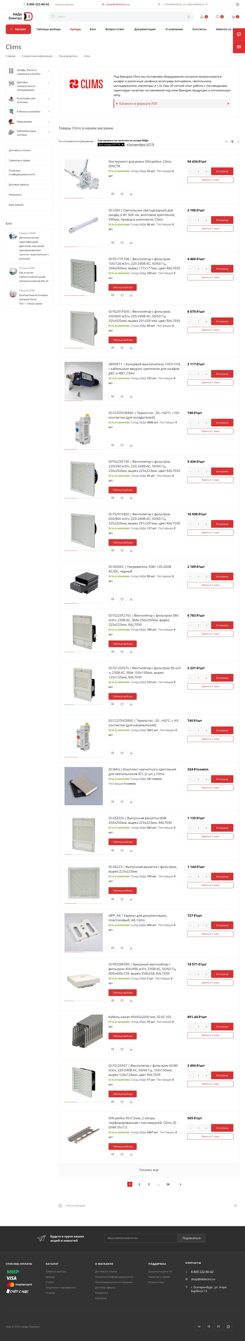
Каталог (52, 1264)
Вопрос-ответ (156, 1282)
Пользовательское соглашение (113, 1282)
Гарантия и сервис (159, 1276)
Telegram (209, 1326)
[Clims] (86, 83)
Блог (9, 223)
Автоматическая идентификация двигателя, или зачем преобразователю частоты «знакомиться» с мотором (34, 248)
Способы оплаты (19, 1264)
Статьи (50, 1282)
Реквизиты (101, 1293)
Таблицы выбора (56, 1271)
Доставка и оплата (106, 1271)
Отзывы (50, 1293)
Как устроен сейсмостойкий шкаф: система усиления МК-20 (33, 277)
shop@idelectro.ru (118, 4)
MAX (228, 1326)
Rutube (218, 1326)
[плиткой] (226, 141)
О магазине (104, 1264)
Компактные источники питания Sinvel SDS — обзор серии (33, 299)
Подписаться (192, 1238)
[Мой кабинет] (237, 4)
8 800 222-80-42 (38, 4)
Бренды (50, 1276)
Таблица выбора (122, 287)
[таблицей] (238, 141)
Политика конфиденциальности (114, 1276)
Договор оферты (105, 1287)
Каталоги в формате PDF (138, 103)
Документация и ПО (160, 1271)
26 (168, 1184)
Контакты (101, 1298)
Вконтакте (199, 1326)
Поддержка (157, 1264)
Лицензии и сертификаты (61, 1287)
